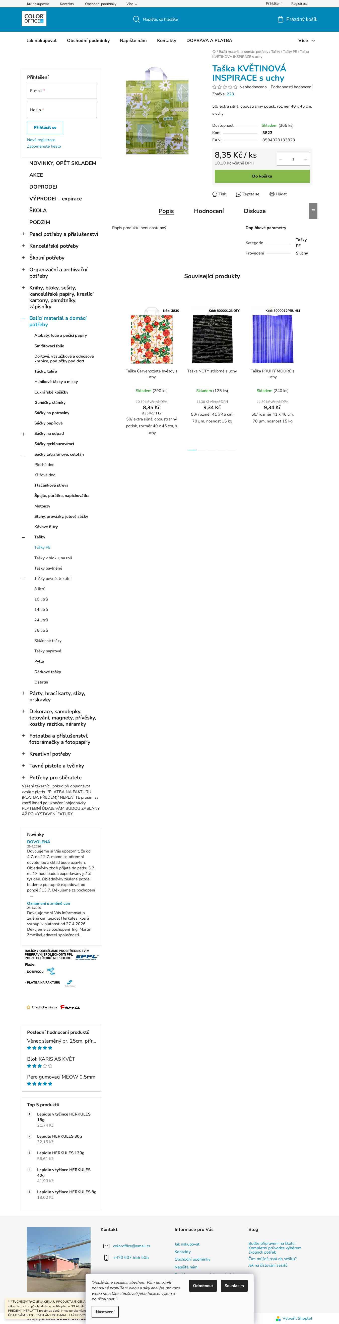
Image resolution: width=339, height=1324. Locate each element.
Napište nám (186, 1267)
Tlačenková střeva (51, 485)
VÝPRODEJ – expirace (55, 198)
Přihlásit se (45, 127)
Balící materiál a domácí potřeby (58, 321)
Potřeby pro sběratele (55, 777)
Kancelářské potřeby (54, 245)
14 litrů (41, 609)
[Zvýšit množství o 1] (306, 159)
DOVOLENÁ (38, 842)
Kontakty (67, 4)
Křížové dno (44, 475)
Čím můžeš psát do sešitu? (272, 1259)
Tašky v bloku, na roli (53, 558)
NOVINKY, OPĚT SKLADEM (62, 163)
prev (116, 376)
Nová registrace (41, 140)
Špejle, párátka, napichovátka (62, 495)
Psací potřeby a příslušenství (63, 234)
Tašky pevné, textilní (53, 578)
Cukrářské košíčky (51, 392)
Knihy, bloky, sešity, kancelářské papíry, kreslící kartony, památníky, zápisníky (61, 297)
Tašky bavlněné (48, 568)
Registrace (299, 3)
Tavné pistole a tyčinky (56, 765)
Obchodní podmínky (100, 4)
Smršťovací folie (49, 346)
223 (230, 94)
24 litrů (41, 620)
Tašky (39, 537)
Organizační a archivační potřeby (58, 272)
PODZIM (39, 222)
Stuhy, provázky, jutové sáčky (61, 516)
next (308, 376)
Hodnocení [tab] (209, 211)
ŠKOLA (38, 210)
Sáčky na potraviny (51, 413)
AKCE (36, 175)
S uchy (302, 253)
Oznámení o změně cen (48, 904)
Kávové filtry (46, 527)
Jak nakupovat (38, 4)
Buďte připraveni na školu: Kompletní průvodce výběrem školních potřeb (275, 1248)
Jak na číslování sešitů (268, 1265)
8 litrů (39, 589)
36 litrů (41, 630)
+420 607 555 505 (131, 1257)
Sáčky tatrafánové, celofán (59, 454)
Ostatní (41, 682)
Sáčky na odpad (49, 433)
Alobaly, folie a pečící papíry (60, 335)
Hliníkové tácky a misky (56, 382)
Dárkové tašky (47, 672)
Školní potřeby (46, 257)
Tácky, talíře (45, 371)
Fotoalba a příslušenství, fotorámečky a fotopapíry (59, 739)
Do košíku (262, 176)
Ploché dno (44, 464)
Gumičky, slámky (49, 402)
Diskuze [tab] (255, 211)
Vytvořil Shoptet (297, 1318)
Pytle (39, 661)
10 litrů (41, 599)
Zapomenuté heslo (44, 146)
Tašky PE (42, 547)
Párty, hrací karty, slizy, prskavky (57, 696)
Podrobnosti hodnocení (291, 87)
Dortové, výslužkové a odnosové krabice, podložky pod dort (64, 359)
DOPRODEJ (43, 186)
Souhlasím (234, 1286)
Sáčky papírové (48, 423)
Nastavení (105, 1312)
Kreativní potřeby (50, 753)
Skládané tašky (47, 641)
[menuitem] (42, 40)
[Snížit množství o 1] (281, 159)
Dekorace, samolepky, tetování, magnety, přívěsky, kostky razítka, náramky (62, 718)
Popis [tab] (166, 211)
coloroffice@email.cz (131, 1246)
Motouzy (42, 506)
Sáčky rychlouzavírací (54, 444)
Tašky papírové (47, 651)
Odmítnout (203, 1286)
